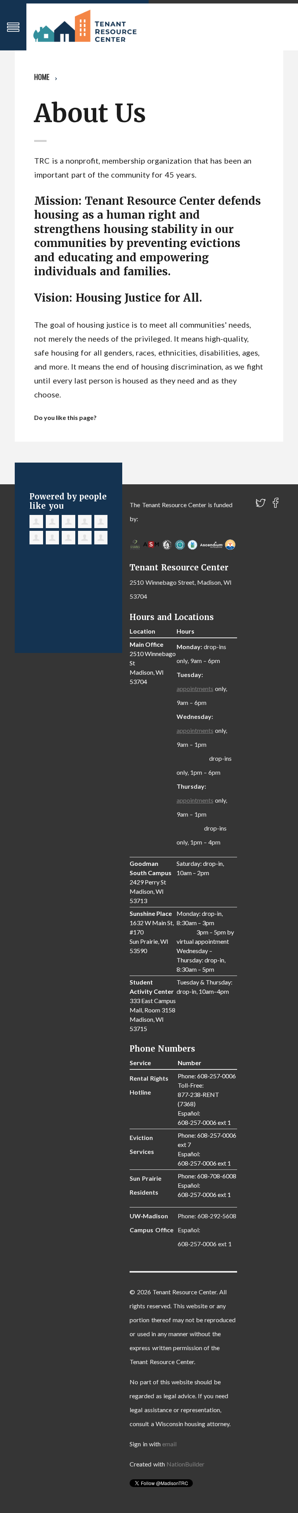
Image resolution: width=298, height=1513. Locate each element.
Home (41, 77)
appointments (195, 688)
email (169, 1443)
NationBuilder (185, 1464)
